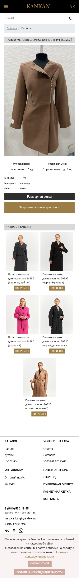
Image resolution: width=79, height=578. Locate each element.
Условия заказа (56, 441)
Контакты (51, 499)
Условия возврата (55, 461)
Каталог (11, 441)
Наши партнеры (55, 470)
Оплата (48, 449)
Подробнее (22, 288)
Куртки (9, 455)
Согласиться (39, 563)
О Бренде (50, 477)
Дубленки (11, 461)
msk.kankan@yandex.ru (20, 518)
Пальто (9, 449)
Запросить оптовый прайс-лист (39, 207)
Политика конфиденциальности (39, 572)
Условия (10, 483)
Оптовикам (14, 470)
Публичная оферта (58, 484)
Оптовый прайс (15, 477)
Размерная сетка (39, 196)
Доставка (49, 455)
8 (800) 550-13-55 (17, 508)
